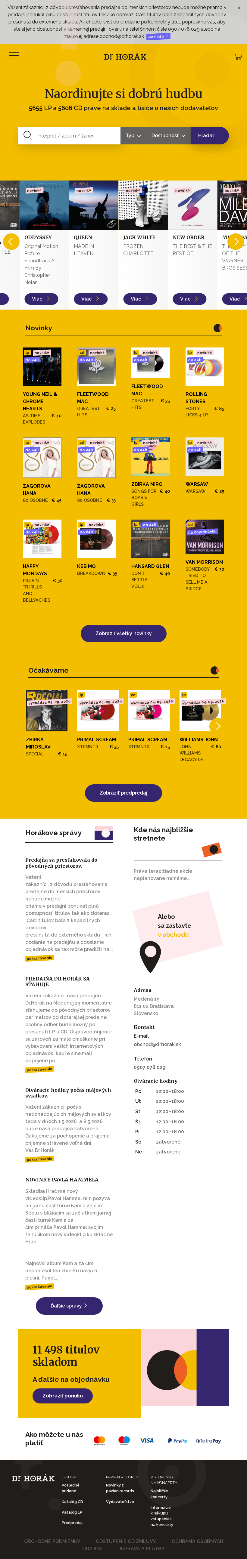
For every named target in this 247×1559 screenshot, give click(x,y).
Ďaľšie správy (67, 1306)
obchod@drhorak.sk (157, 1044)
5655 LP (40, 108)
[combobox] (69, 135)
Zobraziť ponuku (62, 1396)
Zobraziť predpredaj (123, 793)
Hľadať (206, 135)
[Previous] (11, 241)
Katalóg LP (72, 1512)
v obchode (173, 934)
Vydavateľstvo (120, 1501)
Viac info (156, 36)
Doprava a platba (141, 1548)
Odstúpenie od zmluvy (126, 1541)
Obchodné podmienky (52, 1541)
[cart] (237, 55)
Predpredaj (72, 1522)
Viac (18, 299)
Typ (131, 135)
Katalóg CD (72, 1501)
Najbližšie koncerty (159, 1494)
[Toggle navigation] (14, 55)
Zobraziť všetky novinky (123, 633)
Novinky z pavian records (120, 1488)
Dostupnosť (166, 135)
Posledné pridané (71, 1488)
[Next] (235, 241)
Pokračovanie (40, 958)
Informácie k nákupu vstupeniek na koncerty (162, 1516)
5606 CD (70, 108)
